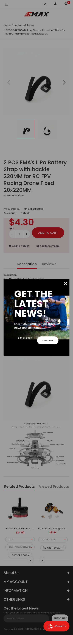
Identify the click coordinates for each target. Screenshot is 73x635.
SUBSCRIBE (47, 340)
